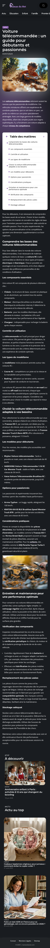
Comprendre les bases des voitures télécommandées (23, 143)
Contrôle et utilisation (19, 154)
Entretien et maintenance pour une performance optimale (23, 188)
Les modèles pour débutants (22, 172)
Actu (5, 27)
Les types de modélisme (20, 159)
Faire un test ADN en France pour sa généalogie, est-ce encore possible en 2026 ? (24, 923)
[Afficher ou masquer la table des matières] (40, 136)
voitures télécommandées (18, 101)
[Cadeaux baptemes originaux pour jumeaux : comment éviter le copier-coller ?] (25, 839)
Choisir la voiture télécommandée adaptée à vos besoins (22, 165)
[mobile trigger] (4, 5)
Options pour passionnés (21, 177)
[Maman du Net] (17, 5)
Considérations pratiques (21, 182)
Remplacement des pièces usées (24, 200)
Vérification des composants (22, 194)
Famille (6, 862)
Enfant (7, 787)
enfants (33, 542)
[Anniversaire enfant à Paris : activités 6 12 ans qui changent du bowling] (25, 773)
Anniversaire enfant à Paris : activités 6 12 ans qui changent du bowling (23, 792)
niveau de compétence (19, 126)
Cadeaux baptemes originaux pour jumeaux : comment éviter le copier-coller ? (25, 865)
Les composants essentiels (21, 149)
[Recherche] (43, 5)
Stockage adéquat (18, 205)
